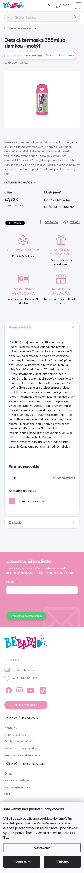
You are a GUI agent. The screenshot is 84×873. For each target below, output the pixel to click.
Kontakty (10, 728)
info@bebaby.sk (23, 670)
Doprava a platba (15, 734)
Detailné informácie (18, 182)
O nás (8, 773)
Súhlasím (62, 862)
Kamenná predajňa (16, 780)
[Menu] (78, 5)
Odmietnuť (22, 862)
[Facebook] (8, 689)
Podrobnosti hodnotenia (59, 55)
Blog (7, 794)
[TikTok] (42, 689)
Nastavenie (42, 848)
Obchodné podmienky (19, 741)
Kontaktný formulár (25, 704)
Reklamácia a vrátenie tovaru (23, 755)
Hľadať (74, 17)
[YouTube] (31, 689)
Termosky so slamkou (33, 501)
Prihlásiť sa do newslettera (26, 616)
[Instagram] (19, 689)
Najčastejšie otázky (17, 787)
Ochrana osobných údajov (21, 748)
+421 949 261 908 (25, 678)
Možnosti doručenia (59, 206)
